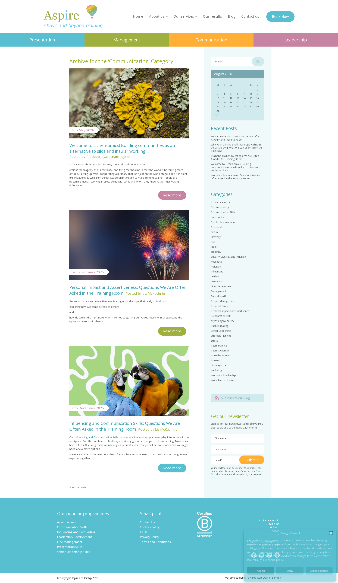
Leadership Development (74, 537)
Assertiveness (66, 522)
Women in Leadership (223, 375)
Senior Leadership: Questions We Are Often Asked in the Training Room (235, 138)
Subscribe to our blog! (235, 398)
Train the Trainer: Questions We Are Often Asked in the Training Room (235, 157)
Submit (252, 459)
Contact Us (147, 522)
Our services (183, 16)
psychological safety (222, 321)
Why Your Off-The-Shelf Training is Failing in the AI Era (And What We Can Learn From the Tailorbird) (236, 148)
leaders (215, 276)
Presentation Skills (70, 547)
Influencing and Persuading (76, 532)
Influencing (217, 271)
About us (156, 16)
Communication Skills (223, 212)
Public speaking (219, 325)
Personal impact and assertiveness (231, 311)
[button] (331, 533)
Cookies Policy (150, 527)
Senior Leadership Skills (73, 552)
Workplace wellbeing (222, 380)
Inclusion (216, 266)
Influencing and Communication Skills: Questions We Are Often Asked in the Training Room (124, 426)
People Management (223, 301)
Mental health (219, 296)
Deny (290, 570)
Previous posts (77, 487)
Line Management (221, 286)
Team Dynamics (220, 350)
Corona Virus (218, 227)
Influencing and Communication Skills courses (102, 437)
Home (138, 16)
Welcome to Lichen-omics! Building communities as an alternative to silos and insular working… (122, 148)
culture (215, 232)
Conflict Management (223, 222)
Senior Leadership (221, 330)
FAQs (143, 532)
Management (126, 40)
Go (258, 61)
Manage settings (318, 570)
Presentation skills (221, 316)
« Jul (216, 114)
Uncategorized (219, 365)
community (217, 217)
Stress (214, 340)
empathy (216, 251)
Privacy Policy (149, 537)
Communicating (220, 207)
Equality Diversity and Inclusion (228, 256)
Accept (261, 570)
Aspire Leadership (73, 16)
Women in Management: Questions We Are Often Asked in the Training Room (235, 177)
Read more (172, 195)
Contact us (250, 16)
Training (215, 360)
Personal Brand (220, 306)
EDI (213, 242)
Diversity (216, 237)
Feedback (216, 261)
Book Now (280, 16)
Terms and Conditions (155, 542)
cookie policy (275, 559)
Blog (231, 16)
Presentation (42, 40)
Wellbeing (216, 370)
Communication (211, 40)
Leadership (296, 40)
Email (214, 246)
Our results (212, 16)
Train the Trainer (220, 355)
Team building (219, 345)
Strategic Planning (221, 335)
